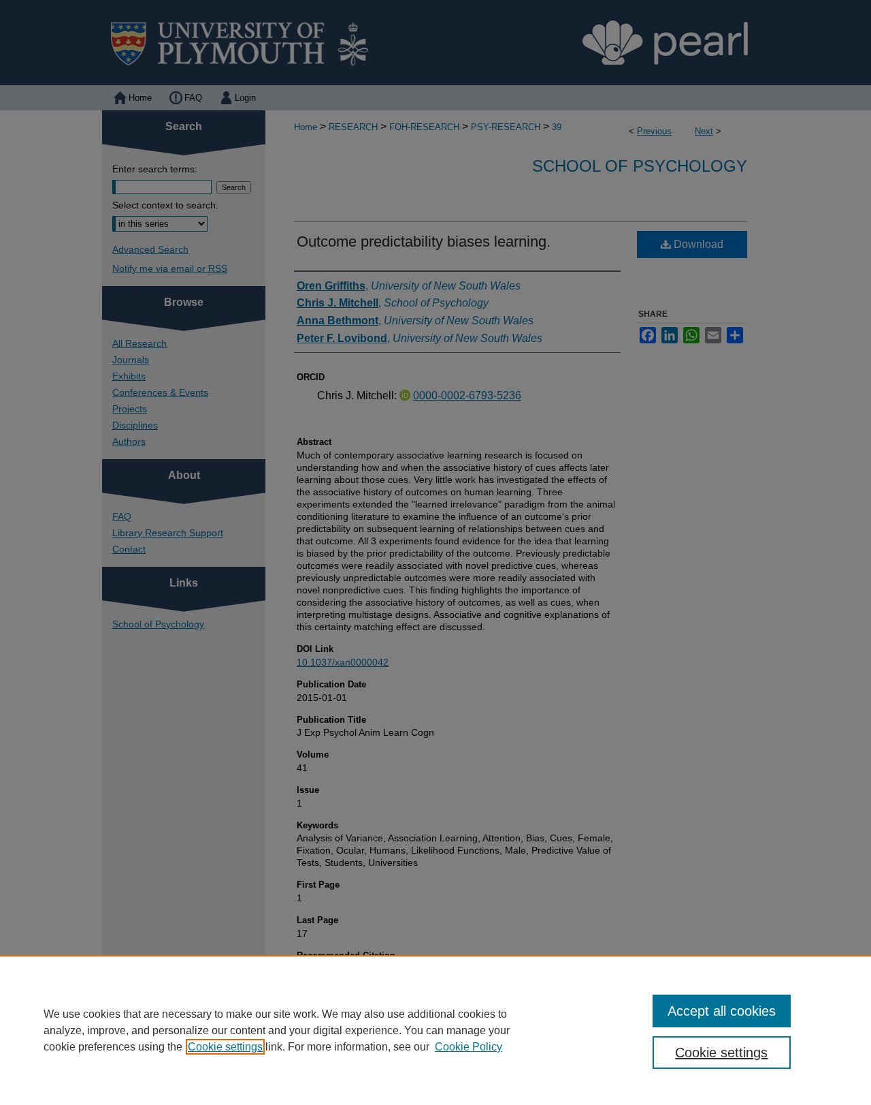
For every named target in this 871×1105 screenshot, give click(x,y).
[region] (435, 1030)
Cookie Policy (468, 1047)
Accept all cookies (722, 1010)
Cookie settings (225, 1047)
